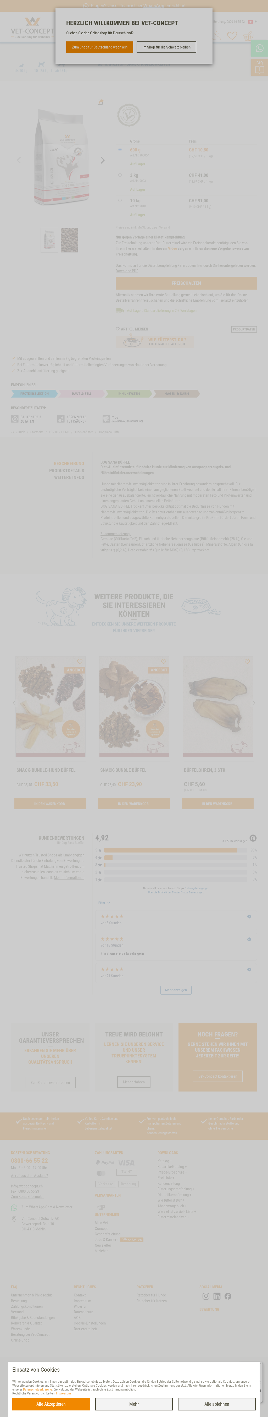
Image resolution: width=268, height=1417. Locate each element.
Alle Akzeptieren (51, 1404)
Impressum (63, 1393)
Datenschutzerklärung (37, 1389)
